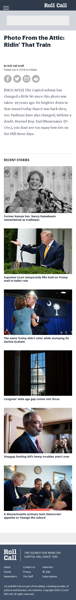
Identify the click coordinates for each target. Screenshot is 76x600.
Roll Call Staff (15, 66)
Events (7, 571)
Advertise (47, 567)
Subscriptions (49, 576)
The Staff (28, 576)
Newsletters (10, 576)
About (7, 567)
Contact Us (29, 567)
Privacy (27, 571)
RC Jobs (46, 571)
